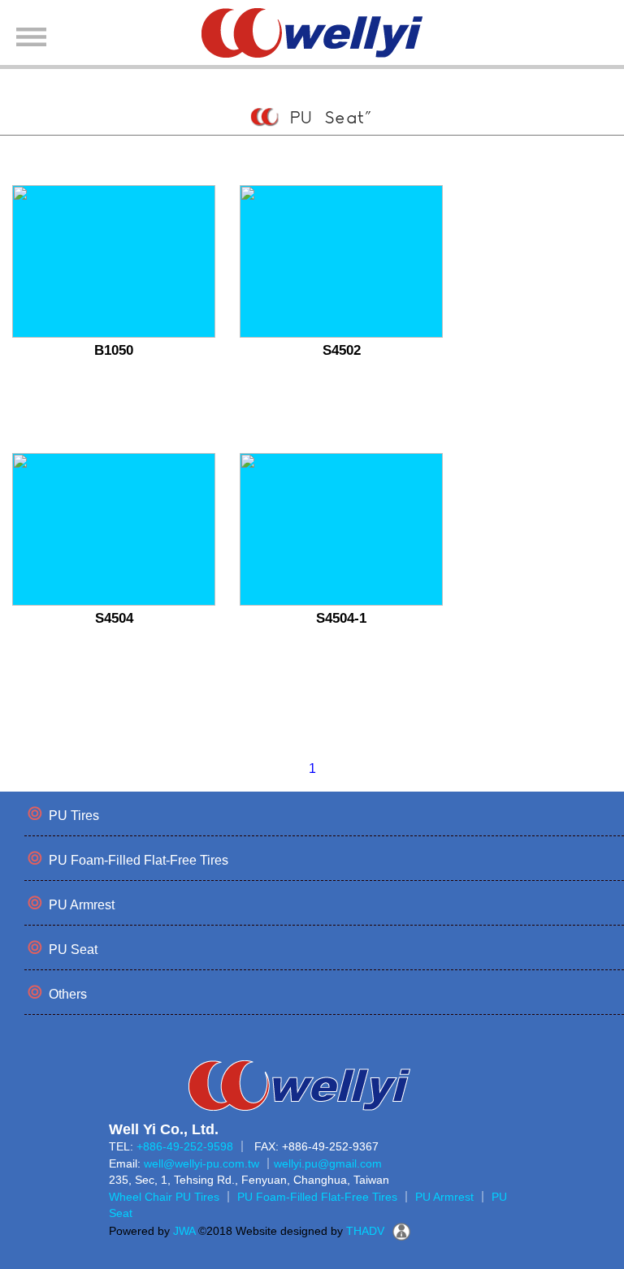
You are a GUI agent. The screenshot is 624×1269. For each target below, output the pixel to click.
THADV (365, 1230)
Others (68, 994)
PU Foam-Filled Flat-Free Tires (138, 860)
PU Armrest (82, 905)
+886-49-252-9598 (184, 1146)
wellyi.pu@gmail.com (328, 1163)
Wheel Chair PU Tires (164, 1196)
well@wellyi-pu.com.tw (201, 1163)
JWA (182, 1230)
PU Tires (74, 815)
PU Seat (73, 949)
